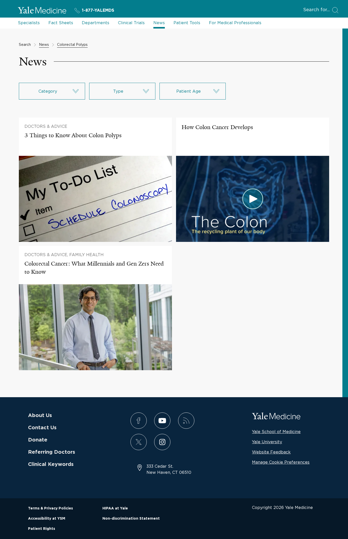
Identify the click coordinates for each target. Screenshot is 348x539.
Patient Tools (186, 22)
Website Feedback (271, 452)
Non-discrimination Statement (131, 518)
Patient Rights (41, 529)
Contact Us (42, 427)
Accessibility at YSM (46, 518)
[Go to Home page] (42, 11)
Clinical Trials (131, 22)
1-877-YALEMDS (98, 10)
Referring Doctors (51, 452)
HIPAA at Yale (115, 508)
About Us (40, 415)
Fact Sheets (60, 22)
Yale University (267, 441)
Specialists (29, 22)
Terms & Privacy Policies (50, 508)
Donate (37, 440)
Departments (95, 22)
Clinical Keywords (51, 464)
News (159, 22)
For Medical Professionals (235, 22)
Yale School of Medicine (276, 431)
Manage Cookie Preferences (281, 462)
